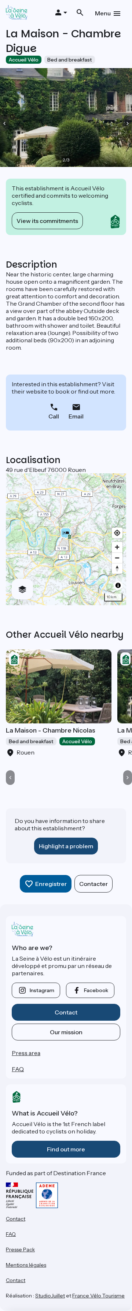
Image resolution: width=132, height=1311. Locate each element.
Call (53, 416)
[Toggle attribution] (118, 585)
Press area (26, 1053)
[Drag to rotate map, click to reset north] (117, 568)
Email (76, 416)
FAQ (18, 1069)
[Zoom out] (117, 557)
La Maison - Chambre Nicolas (50, 730)
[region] (66, 539)
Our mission (66, 1032)
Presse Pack (20, 1249)
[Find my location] (117, 533)
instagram (42, 990)
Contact (66, 1012)
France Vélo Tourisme (98, 1295)
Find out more (66, 1149)
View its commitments (47, 220)
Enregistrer (51, 883)
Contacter (93, 883)
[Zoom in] (117, 547)
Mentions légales (26, 1265)
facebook (96, 990)
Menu (103, 13)
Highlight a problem (66, 846)
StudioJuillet (50, 1295)
